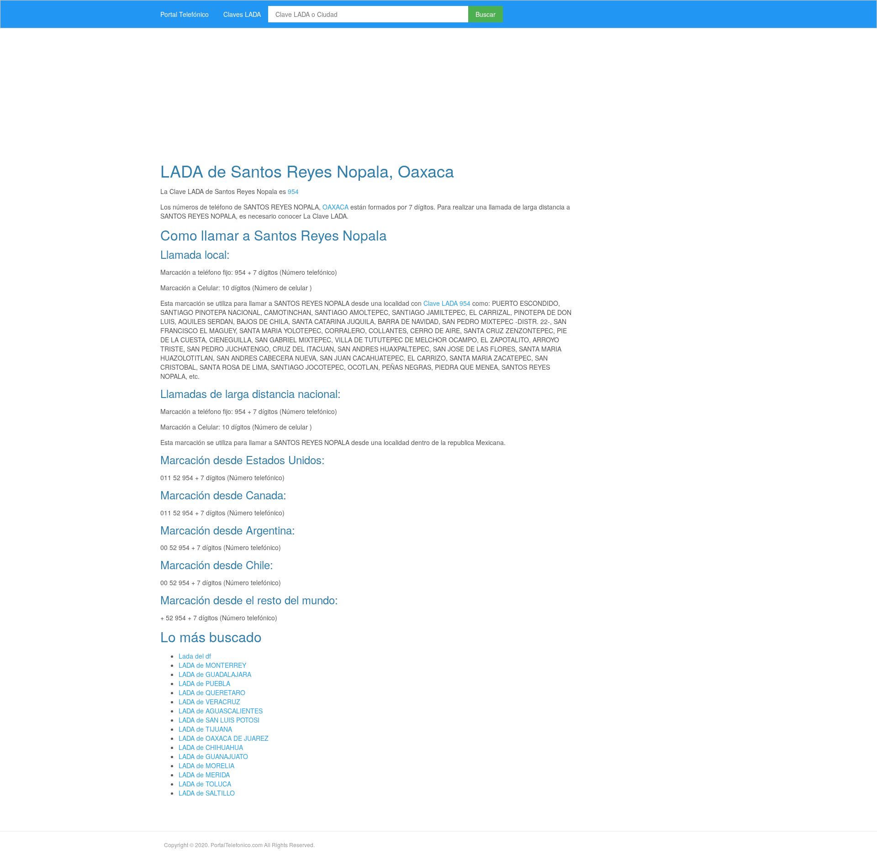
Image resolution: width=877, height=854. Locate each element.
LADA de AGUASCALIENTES (221, 710)
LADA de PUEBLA (204, 683)
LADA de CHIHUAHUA (211, 747)
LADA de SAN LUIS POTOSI (219, 719)
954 (293, 191)
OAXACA (335, 206)
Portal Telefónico (184, 14)
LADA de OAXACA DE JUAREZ (224, 738)
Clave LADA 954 (446, 303)
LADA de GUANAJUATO (213, 756)
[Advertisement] (427, 92)
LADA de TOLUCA (205, 783)
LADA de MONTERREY (212, 665)
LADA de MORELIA (206, 765)
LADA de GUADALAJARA (215, 674)
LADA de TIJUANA (205, 728)
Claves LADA (242, 14)
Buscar (485, 14)
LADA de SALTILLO (207, 792)
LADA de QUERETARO (212, 692)
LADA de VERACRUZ (209, 701)
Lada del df (195, 655)
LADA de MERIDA (204, 774)
